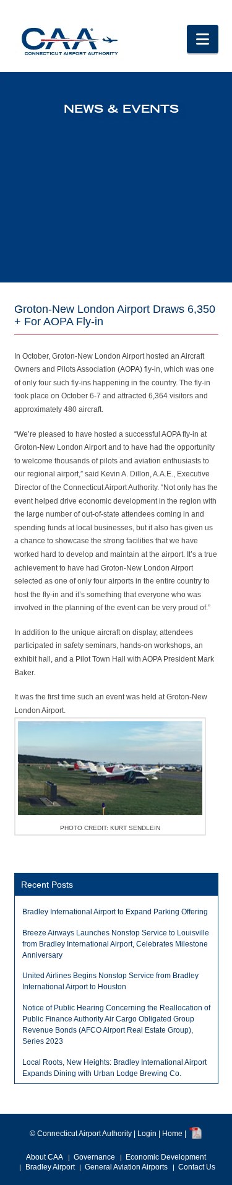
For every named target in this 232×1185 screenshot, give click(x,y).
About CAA (44, 1157)
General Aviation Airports (126, 1167)
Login (147, 1134)
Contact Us (196, 1167)
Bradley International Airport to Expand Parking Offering (115, 911)
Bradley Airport (50, 1167)
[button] (202, 39)
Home (172, 1134)
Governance (94, 1157)
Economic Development (166, 1157)
